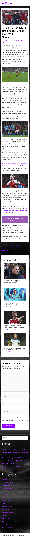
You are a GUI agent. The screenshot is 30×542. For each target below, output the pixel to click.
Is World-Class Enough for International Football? (12, 281)
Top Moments (6, 518)
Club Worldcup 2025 (8, 485)
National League (7, 500)
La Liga (4, 494)
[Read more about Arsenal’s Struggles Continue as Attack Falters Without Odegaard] (15, 317)
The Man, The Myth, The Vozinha (12, 458)
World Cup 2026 (7, 527)
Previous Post (15, 245)
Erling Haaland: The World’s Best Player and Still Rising (14, 303)
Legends (5, 497)
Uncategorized (6, 524)
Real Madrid (6, 509)
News (9, 306)
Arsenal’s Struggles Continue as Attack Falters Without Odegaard (14, 326)
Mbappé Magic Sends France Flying (13, 449)
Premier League (7, 506)
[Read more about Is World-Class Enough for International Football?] (15, 271)
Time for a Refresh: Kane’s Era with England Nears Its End (14, 348)
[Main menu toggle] (26, 3)
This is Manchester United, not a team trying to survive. (14, 211)
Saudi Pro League (7, 512)
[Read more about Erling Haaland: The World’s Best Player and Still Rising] (15, 294)
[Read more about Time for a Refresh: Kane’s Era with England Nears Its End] (15, 339)
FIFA (3, 491)
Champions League (12, 329)
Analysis (4, 40)
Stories (4, 515)
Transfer (4, 521)
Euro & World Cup (7, 488)
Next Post (5, 250)
